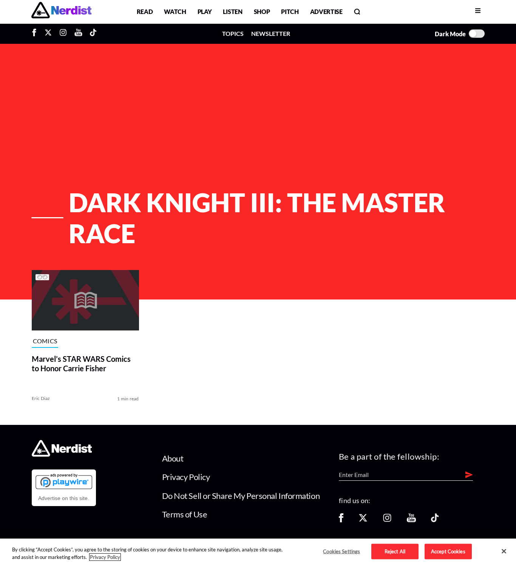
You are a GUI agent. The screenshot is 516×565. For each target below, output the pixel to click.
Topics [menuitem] (233, 33)
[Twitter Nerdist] (48, 33)
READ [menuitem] (145, 11)
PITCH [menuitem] (289, 11)
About (173, 458)
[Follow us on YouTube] (411, 520)
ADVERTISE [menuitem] (326, 11)
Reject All (395, 551)
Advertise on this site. (63, 498)
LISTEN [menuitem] (232, 11)
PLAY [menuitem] (205, 11)
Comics (45, 340)
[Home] (62, 454)
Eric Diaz (41, 398)
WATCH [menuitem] (175, 11)
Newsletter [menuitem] (270, 33)
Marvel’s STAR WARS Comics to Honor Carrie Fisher (81, 363)
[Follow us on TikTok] (435, 520)
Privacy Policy (186, 477)
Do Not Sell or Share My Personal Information (241, 496)
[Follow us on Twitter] (363, 520)
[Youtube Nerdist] (78, 33)
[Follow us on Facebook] (341, 520)
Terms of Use (184, 514)
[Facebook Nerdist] (36, 33)
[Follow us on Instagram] (387, 520)
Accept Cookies (448, 551)
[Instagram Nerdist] (63, 33)
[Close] (504, 551)
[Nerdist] (61, 11)
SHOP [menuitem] (262, 11)
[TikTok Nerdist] (93, 33)
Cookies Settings (341, 551)
